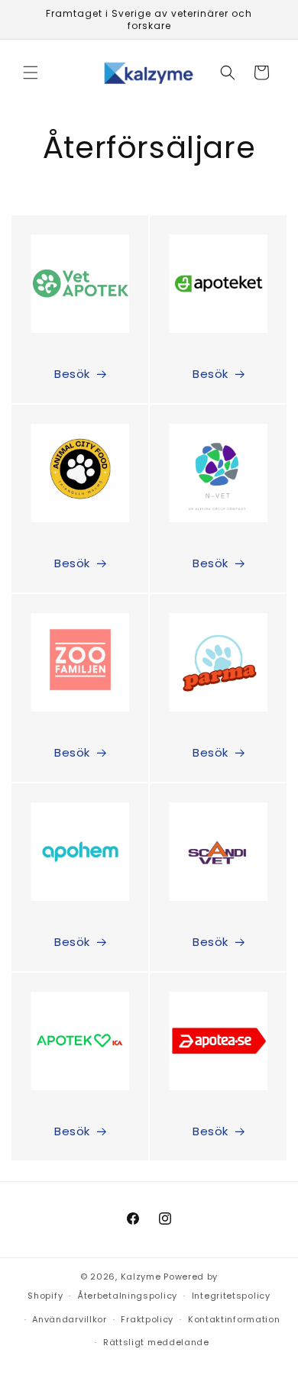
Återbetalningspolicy (127, 1295)
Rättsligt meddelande (156, 1342)
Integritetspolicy (231, 1295)
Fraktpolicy (147, 1319)
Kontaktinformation (234, 1319)
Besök (72, 374)
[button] (30, 72)
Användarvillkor (69, 1319)
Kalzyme (141, 1276)
